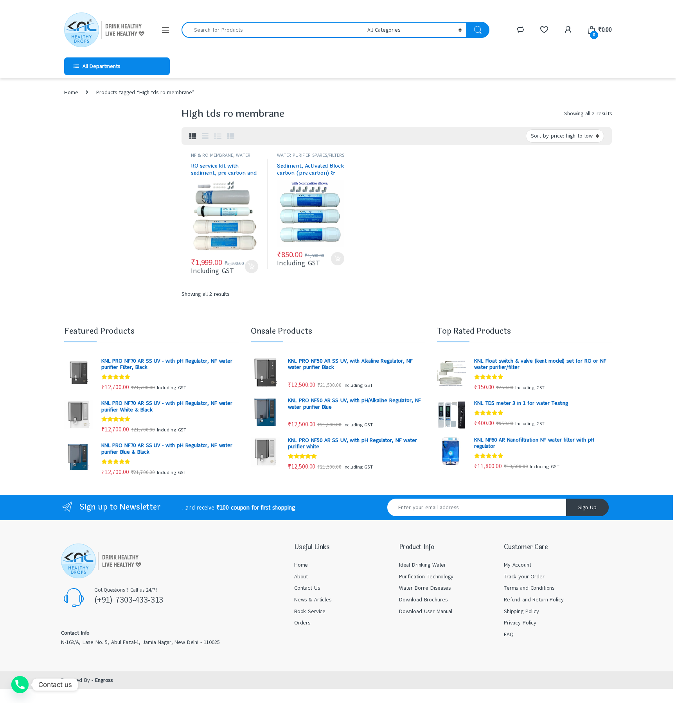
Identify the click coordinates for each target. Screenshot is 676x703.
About (301, 576)
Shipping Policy (521, 611)
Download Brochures (423, 599)
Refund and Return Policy (534, 599)
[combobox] (272, 30)
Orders (302, 622)
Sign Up (587, 507)
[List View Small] (230, 136)
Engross (104, 680)
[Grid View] (192, 136)
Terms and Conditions (529, 588)
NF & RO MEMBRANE (212, 155)
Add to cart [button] (251, 266)
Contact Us (307, 588)
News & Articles (312, 599)
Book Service (309, 611)
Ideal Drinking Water (422, 565)
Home (71, 92)
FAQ (509, 634)
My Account (517, 565)
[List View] (217, 136)
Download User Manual (425, 611)
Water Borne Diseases (425, 588)
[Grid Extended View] (205, 136)
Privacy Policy (520, 622)
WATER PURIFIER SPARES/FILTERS (220, 157)
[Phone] (20, 684)
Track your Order (524, 576)
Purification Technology (426, 576)
